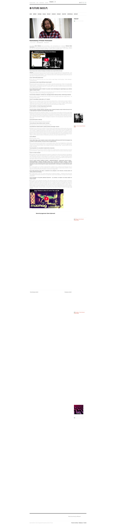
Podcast (49, 14)
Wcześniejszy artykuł (34, 292)
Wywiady (59, 14)
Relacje (44, 14)
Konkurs (54, 14)
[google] (84, 2)
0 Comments (46, 42)
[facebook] (82, 2)
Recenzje (39, 14)
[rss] (85, 2)
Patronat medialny (74, 522)
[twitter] (80, 2)
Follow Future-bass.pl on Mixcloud (74, 516)
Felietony (64, 14)
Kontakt (46, 2)
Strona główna (32, 2)
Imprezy (34, 14)
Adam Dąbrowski (40, 42)
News (31, 14)
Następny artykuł (68, 292)
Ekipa (37, 2)
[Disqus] (51, 238)
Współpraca (42, 2)
